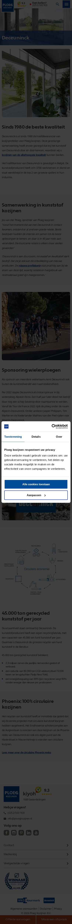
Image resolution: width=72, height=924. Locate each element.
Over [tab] (59, 436)
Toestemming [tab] (13, 436)
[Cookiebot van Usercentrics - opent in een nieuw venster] (52, 426)
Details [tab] (36, 436)
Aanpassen (34, 495)
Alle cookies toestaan (36, 484)
